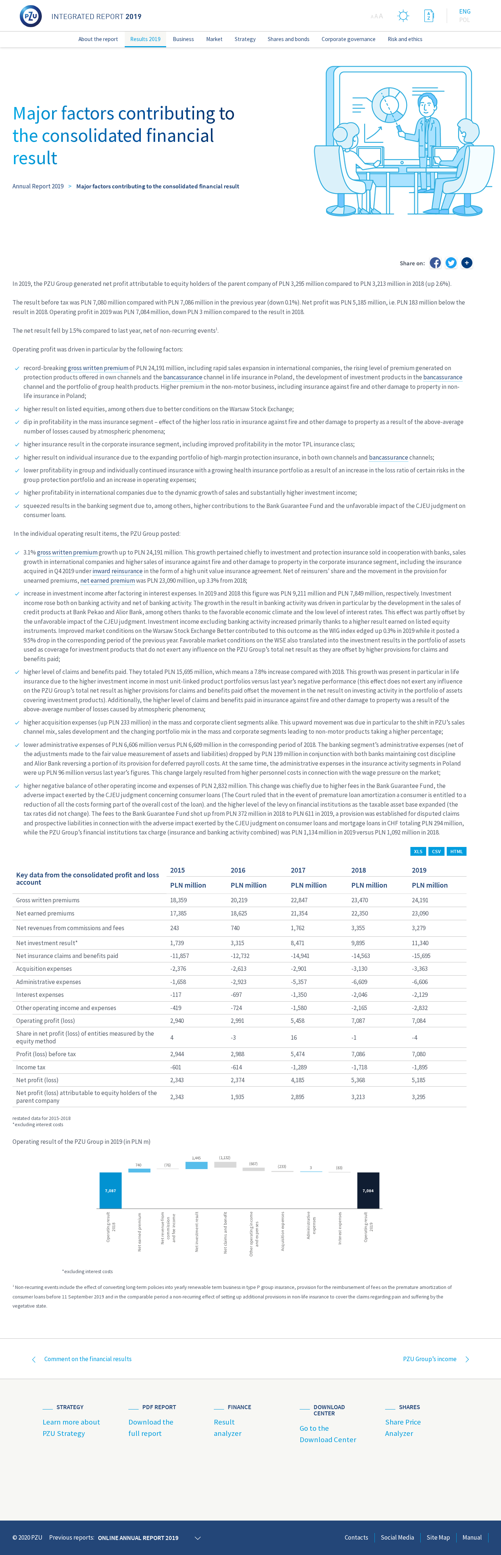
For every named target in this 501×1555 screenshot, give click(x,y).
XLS (418, 851)
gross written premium (98, 368)
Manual (472, 1537)
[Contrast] (403, 15)
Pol (464, 20)
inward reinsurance (117, 571)
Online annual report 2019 (138, 1538)
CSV (436, 851)
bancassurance (182, 377)
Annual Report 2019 (37, 186)
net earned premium (107, 580)
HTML (456, 851)
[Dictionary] (429, 15)
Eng (465, 11)
